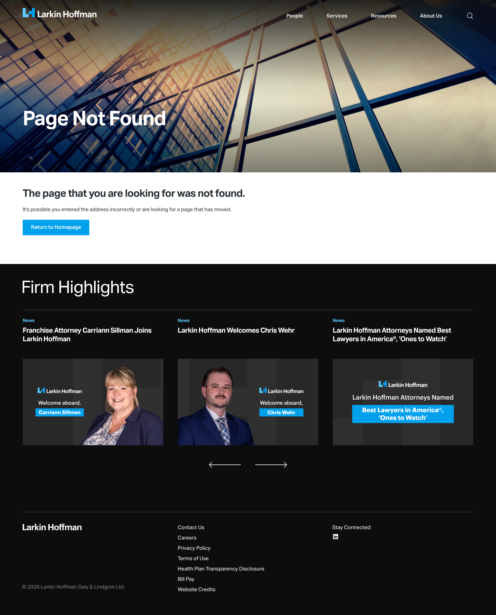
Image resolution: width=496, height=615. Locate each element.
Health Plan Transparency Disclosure (221, 569)
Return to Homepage (56, 227)
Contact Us (191, 527)
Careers (187, 538)
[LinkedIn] (335, 536)
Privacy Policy (194, 548)
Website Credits (197, 589)
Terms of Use (193, 558)
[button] (470, 16)
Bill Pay (186, 579)
